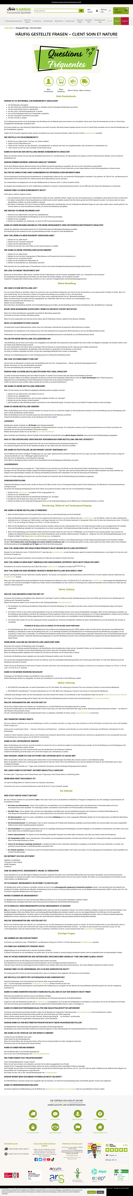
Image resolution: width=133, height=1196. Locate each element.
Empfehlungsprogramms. (41, 1054)
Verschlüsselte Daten (33, 1133)
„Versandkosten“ (89, 929)
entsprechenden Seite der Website (115, 695)
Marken (117, 21)
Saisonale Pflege (80, 21)
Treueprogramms (51, 1072)
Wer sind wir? (109, 1188)
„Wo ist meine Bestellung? (44, 432)
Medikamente (59, 21)
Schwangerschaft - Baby (99, 21)
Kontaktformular (88, 518)
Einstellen (100, 1192)
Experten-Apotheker (77, 1119)
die (8, 983)
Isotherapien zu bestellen (40, 983)
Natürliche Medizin (27, 21)
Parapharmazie (70, 21)
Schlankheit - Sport (88, 21)
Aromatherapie (48, 21)
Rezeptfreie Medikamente (100, 1133)
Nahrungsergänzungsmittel (13, 21)
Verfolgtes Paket (33, 1119)
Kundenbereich (90, 133)
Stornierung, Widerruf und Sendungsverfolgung (66, 505)
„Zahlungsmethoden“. (64, 602)
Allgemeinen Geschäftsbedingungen (37, 536)
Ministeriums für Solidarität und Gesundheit (60, 1089)
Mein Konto (24, 492)
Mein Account (89, 11)
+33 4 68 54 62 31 (72, 1155)
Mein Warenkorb (118, 11)
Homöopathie (37, 21)
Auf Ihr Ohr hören (55, 1119)
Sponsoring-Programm (55, 1133)
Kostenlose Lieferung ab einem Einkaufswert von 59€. (66, 2)
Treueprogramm (77, 1133)
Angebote (125, 21)
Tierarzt (109, 21)
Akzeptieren (91, 1192)
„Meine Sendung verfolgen (100, 698)
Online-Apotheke (9, 28)
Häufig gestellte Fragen (100, 1119)
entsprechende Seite (82, 713)
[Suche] (81, 11)
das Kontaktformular (84, 1012)
